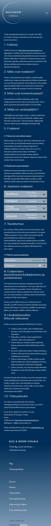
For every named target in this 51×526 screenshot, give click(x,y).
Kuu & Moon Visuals (23, 441)
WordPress (24, 524)
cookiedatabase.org (37, 427)
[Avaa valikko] (46, 13)
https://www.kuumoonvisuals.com (30, 50)
